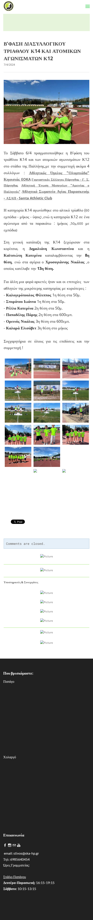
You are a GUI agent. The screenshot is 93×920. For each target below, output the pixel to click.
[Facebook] (5, 845)
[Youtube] (18, 845)
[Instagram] (9, 845)
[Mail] (14, 845)
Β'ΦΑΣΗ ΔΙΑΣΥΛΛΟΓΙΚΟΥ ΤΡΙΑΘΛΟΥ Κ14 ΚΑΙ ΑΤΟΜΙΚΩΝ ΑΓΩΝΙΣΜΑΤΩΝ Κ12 (42, 51)
